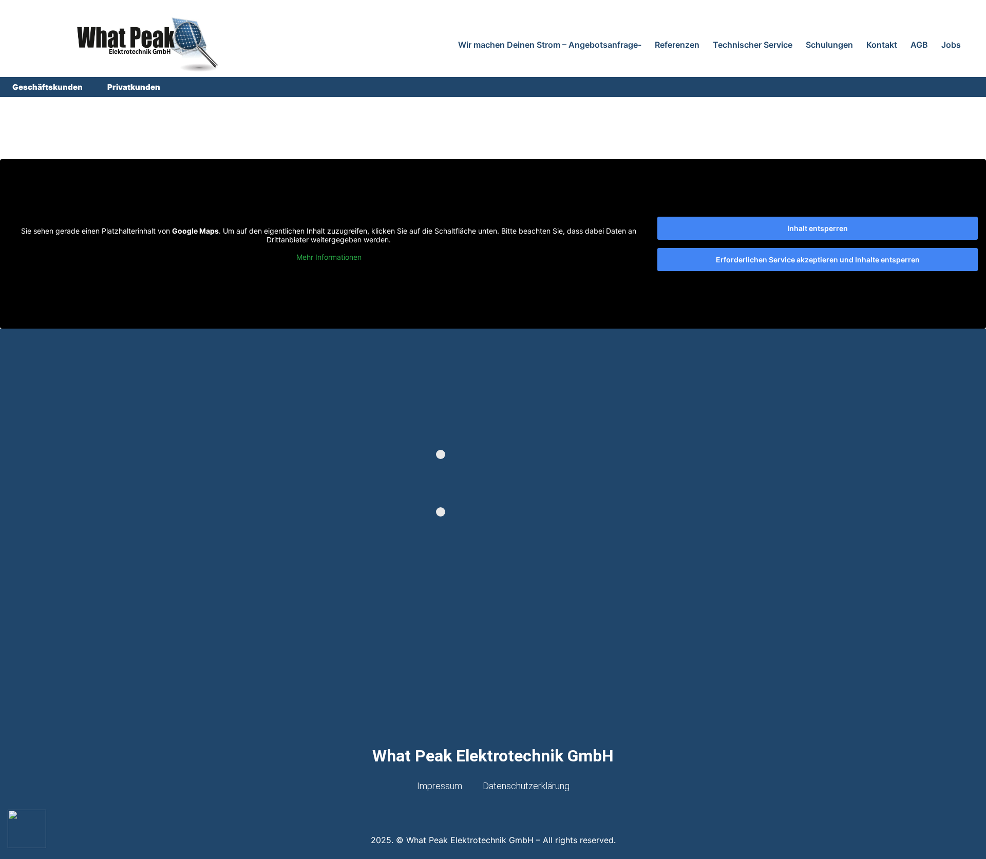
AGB (919, 45)
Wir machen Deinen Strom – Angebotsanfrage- (549, 45)
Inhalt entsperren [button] (817, 228)
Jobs (951, 45)
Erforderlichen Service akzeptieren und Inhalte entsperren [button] (818, 259)
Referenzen (677, 45)
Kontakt (881, 45)
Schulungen (829, 45)
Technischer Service (752, 45)
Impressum (439, 785)
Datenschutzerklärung (526, 785)
